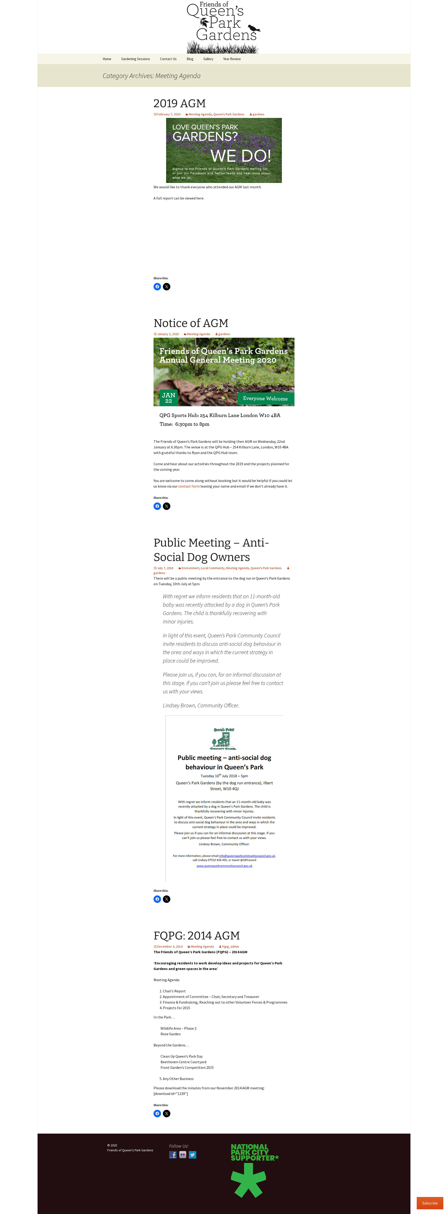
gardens (258, 114)
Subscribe (430, 1203)
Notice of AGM (191, 323)
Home (107, 59)
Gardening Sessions (135, 59)
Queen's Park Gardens (228, 114)
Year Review (232, 59)
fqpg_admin (230, 946)
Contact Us (168, 59)
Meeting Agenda (200, 114)
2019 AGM (180, 103)
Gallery (208, 59)
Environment (190, 568)
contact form (189, 486)
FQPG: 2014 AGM (197, 935)
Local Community (212, 568)
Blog (190, 59)
